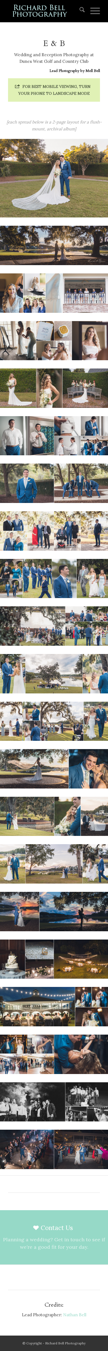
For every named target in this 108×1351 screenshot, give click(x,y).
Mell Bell (93, 70)
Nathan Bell (74, 1314)
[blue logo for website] (44, 11)
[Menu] (92, 11)
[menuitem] (79, 11)
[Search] (79, 11)
